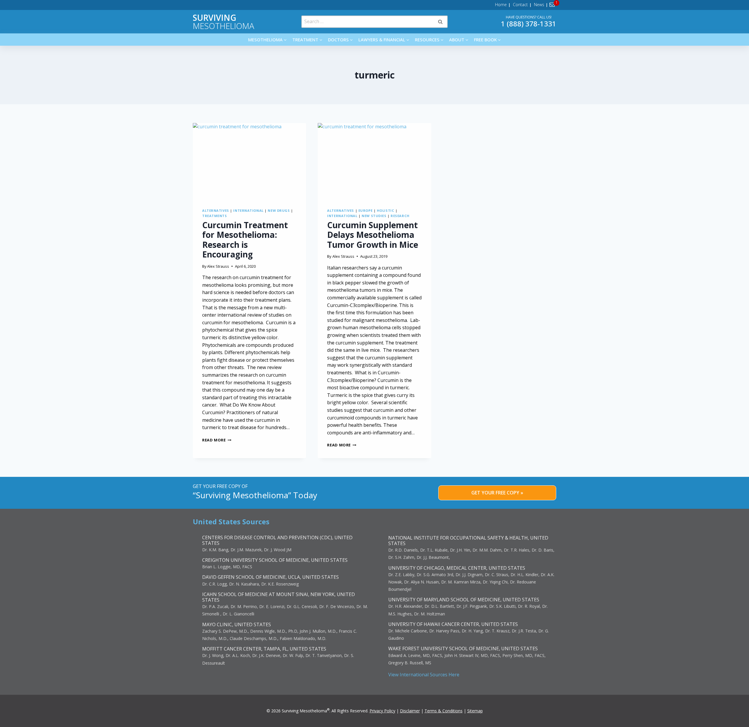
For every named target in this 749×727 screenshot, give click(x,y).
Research (400, 216)
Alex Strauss (218, 266)
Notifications (553, 4)
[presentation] (249, 161)
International (248, 210)
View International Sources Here (423, 674)
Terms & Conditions (444, 711)
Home (501, 4)
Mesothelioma (223, 21)
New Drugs (279, 210)
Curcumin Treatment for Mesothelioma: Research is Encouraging (245, 239)
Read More (216, 440)
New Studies (374, 216)
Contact (520, 4)
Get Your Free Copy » (497, 492)
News (539, 4)
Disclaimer (410, 711)
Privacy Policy (382, 711)
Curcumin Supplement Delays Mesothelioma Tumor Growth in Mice (372, 234)
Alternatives (215, 210)
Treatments (214, 216)
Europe (365, 210)
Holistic (385, 210)
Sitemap (475, 711)
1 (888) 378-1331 (528, 23)
